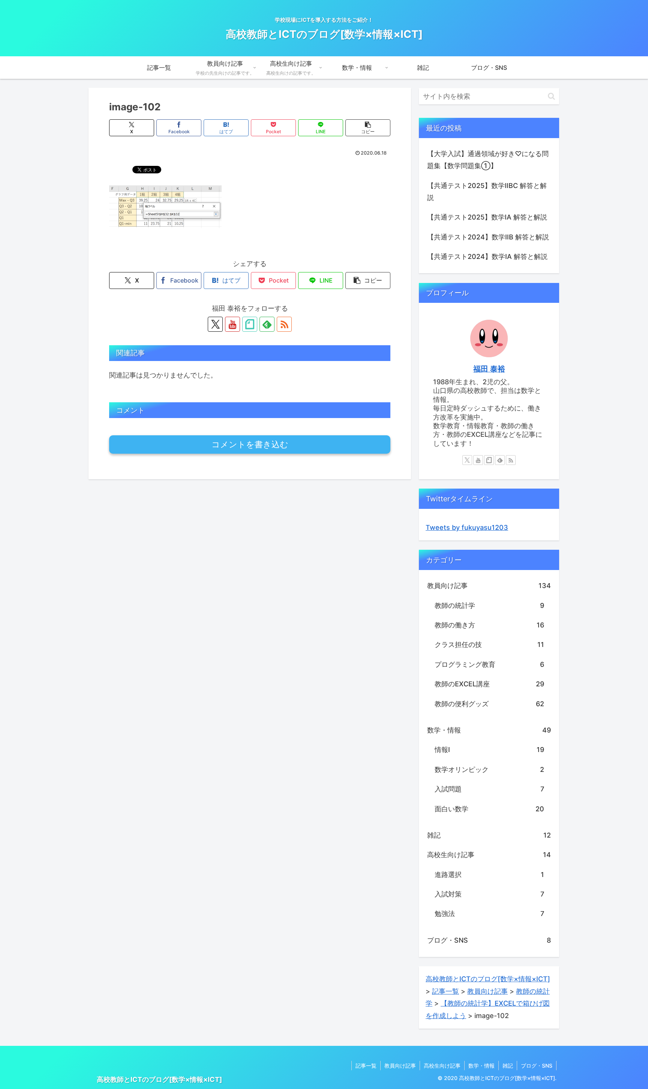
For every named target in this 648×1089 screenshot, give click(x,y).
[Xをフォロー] (215, 324)
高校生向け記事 (442, 1065)
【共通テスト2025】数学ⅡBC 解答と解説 (487, 192)
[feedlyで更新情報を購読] (267, 324)
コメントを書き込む (250, 444)
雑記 (507, 1065)
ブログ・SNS (536, 1065)
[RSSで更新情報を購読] (284, 324)
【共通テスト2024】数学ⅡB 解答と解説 (488, 237)
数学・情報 (481, 1065)
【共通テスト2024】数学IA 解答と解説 (487, 256)
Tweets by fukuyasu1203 (467, 527)
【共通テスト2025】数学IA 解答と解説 (487, 217)
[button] (367, 127)
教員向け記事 (400, 1065)
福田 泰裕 (489, 368)
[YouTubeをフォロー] (232, 324)
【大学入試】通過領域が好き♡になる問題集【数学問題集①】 (488, 160)
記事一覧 (366, 1065)
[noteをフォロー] (249, 324)
